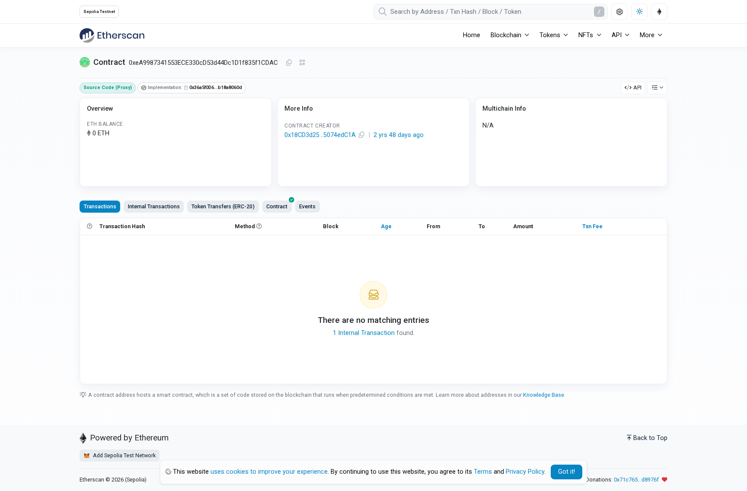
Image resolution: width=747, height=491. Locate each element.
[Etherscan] (112, 35)
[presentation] (277, 207)
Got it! (566, 471)
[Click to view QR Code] (302, 63)
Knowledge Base (543, 395)
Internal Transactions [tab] (154, 206)
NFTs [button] (585, 35)
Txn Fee (592, 226)
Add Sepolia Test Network (124, 455)
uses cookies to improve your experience (269, 471)
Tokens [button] (550, 35)
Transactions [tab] (100, 206)
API (637, 87)
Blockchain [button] (506, 35)
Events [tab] (307, 206)
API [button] (617, 35)
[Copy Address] (289, 63)
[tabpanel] (373, 301)
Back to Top (650, 438)
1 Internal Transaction (364, 333)
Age (386, 226)
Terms (483, 471)
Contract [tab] (276, 206)
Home (471, 35)
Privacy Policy (525, 471)
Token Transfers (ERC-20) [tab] (223, 206)
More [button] (647, 35)
